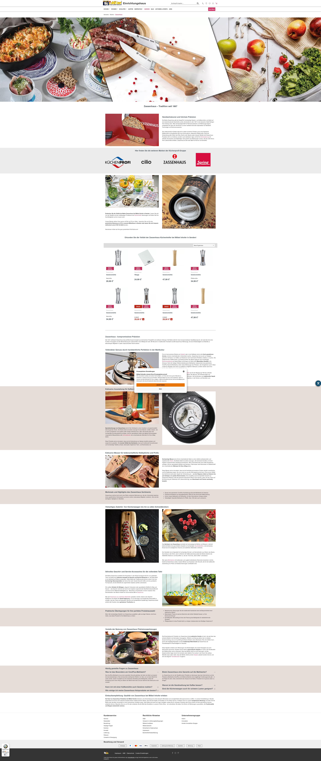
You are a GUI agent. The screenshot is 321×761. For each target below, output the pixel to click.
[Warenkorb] (216, 3)
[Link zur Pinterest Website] (178, 753)
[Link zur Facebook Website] (172, 753)
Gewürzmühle (111, 275)
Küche (171, 461)
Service (106, 719)
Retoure (106, 735)
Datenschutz (130, 753)
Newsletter (107, 721)
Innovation (185, 721)
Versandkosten (131, 757)
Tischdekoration (175, 656)
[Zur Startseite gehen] (112, 3)
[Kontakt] (203, 3)
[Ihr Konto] (213, 3)
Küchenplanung (205, 137)
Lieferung (106, 733)
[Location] (206, 3)
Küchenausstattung (167, 361)
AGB (144, 719)
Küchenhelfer (138, 215)
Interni (183, 719)
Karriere (106, 728)
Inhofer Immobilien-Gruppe (189, 723)
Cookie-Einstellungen (142, 753)
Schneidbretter (127, 435)
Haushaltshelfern (199, 546)
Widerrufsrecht (147, 726)
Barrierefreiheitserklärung (150, 733)
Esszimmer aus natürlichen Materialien (120, 597)
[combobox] (183, 3)
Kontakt (106, 730)
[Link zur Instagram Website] (175, 753)
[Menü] (8, 744)
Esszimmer (140, 592)
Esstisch (183, 354)
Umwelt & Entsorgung (110, 737)
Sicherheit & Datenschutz (150, 728)
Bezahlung (107, 723)
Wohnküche (171, 560)
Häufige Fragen (108, 726)
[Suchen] (198, 3)
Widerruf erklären (148, 723)
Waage (136, 275)
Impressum (146, 730)
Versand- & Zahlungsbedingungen (153, 721)
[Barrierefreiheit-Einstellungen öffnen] (318, 383)
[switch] (5, 755)
